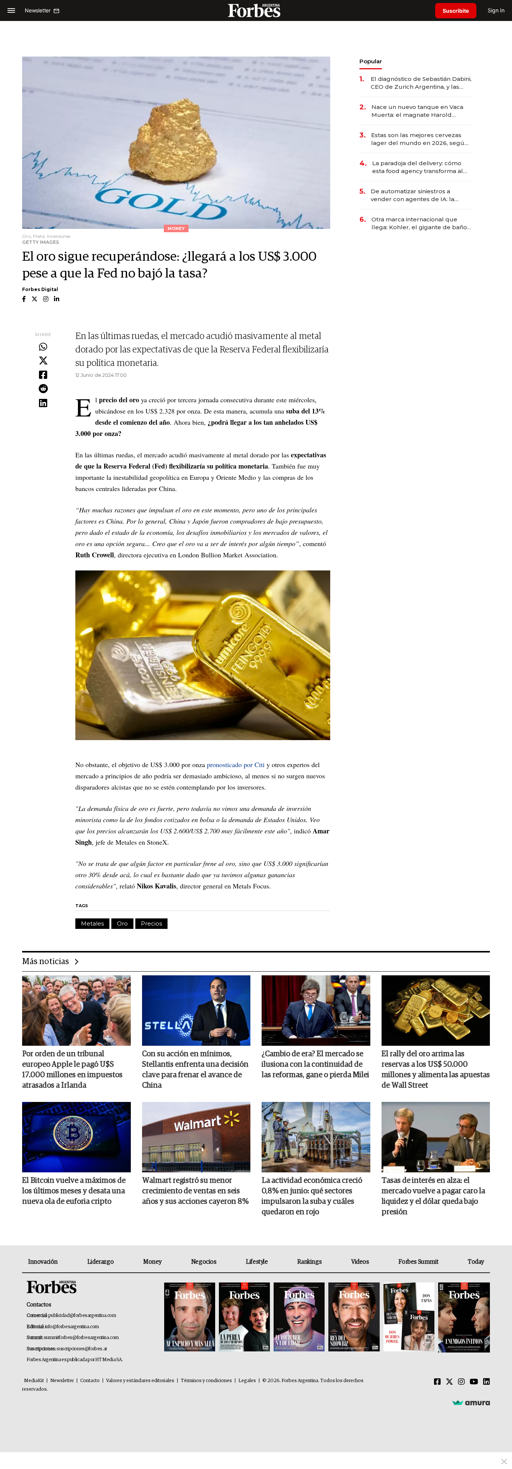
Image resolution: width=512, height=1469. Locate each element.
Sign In (496, 10)
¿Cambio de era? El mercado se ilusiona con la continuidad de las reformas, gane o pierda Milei (315, 1064)
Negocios (204, 1262)
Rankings (309, 1262)
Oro (122, 923)
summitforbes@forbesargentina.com (81, 1337)
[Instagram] (461, 1382)
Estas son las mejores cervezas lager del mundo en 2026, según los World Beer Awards (419, 139)
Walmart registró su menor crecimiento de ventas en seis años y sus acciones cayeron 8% (195, 1191)
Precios (151, 923)
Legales (247, 1380)
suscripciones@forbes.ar (82, 1349)
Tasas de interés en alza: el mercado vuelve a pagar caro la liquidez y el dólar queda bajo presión (433, 1196)
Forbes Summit (418, 1262)
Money (152, 1262)
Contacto (90, 1380)
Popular (370, 61)
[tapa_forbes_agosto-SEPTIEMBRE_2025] (463, 1317)
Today (476, 1262)
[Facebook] (43, 375)
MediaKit (34, 1380)
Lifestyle (257, 1262)
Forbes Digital (40, 289)
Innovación (43, 1262)
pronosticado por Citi (236, 764)
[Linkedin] (43, 403)
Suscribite (456, 10)
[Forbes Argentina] (256, 10)
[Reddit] (43, 389)
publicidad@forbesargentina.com (82, 1315)
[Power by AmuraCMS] (471, 1403)
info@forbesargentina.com (72, 1326)
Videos (360, 1262)
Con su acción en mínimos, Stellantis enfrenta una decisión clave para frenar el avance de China (195, 1069)
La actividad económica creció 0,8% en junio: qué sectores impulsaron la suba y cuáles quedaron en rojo (312, 1196)
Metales (92, 923)
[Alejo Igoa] (299, 1317)
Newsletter (62, 1380)
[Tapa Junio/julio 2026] (189, 1317)
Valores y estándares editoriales (140, 1380)
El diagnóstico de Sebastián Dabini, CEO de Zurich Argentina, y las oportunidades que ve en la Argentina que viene (421, 83)
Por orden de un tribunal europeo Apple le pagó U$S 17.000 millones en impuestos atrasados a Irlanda (72, 1069)
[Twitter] (43, 361)
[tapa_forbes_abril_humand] (244, 1317)
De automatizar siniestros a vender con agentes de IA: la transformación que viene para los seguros (420, 195)
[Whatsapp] (43, 347)
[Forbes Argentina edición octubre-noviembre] (409, 1317)
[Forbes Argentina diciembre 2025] (353, 1317)
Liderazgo (100, 1262)
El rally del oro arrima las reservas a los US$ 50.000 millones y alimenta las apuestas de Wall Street (436, 1069)
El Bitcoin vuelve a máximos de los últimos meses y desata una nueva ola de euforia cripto (74, 1191)
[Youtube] (474, 1382)
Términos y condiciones (206, 1380)
